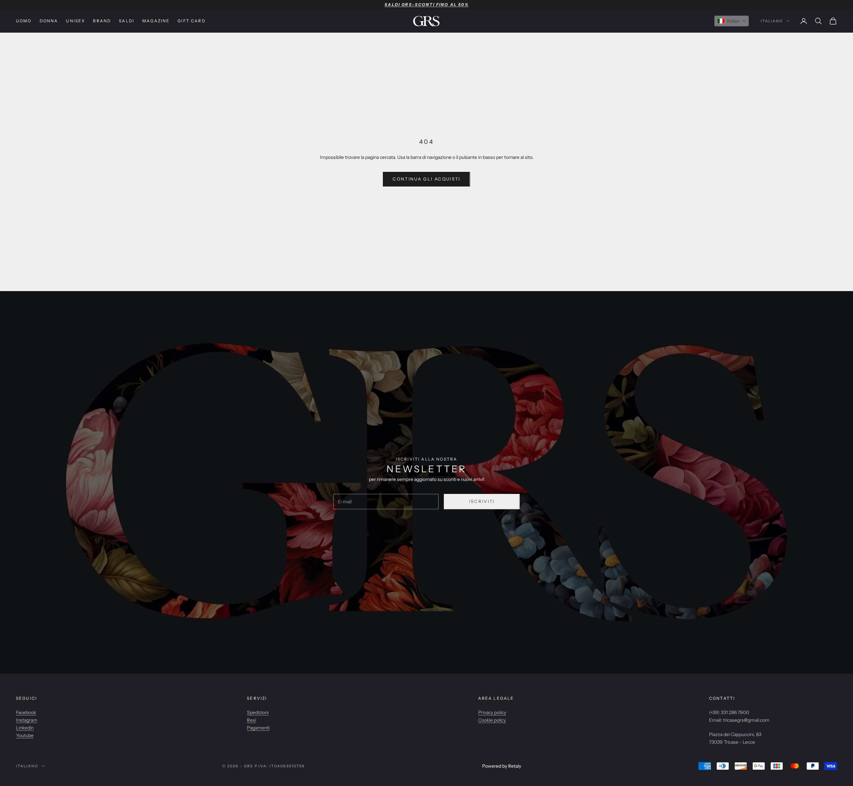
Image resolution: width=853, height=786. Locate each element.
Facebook (26, 712)
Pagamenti (258, 728)
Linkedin (25, 728)
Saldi (126, 20)
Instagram (26, 720)
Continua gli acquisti (426, 179)
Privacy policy (492, 712)
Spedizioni (258, 712)
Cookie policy (492, 720)
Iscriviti (482, 501)
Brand (102, 20)
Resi (251, 720)
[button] (731, 21)
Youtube (25, 735)
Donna (49, 20)
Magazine (156, 20)
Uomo (24, 20)
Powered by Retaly (501, 766)
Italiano (772, 21)
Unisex (75, 20)
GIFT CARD (191, 20)
